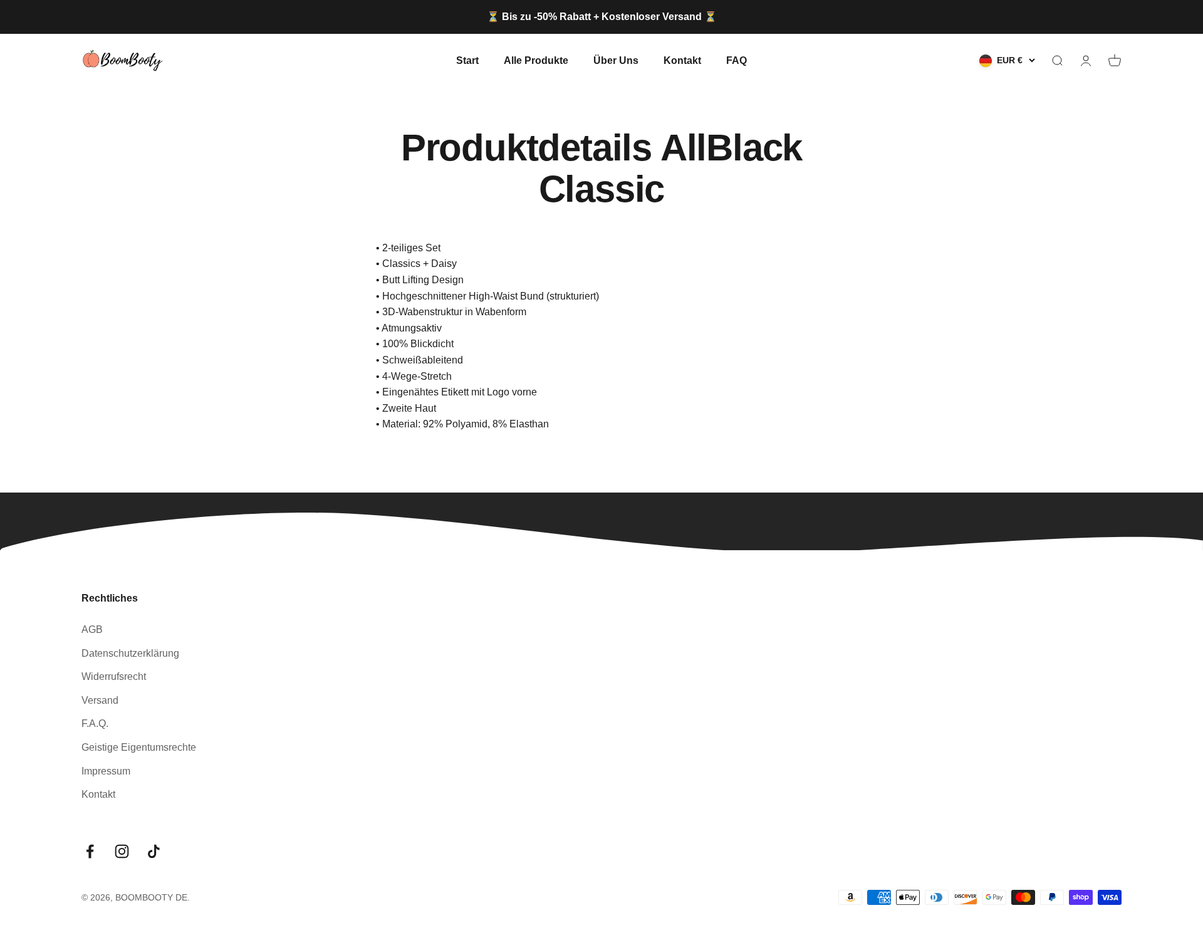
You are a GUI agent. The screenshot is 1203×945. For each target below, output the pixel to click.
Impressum (105, 771)
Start (467, 60)
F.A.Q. (94, 723)
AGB (92, 629)
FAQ (736, 60)
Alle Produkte (536, 60)
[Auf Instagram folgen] (121, 851)
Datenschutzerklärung (130, 653)
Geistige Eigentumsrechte (138, 747)
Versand (99, 700)
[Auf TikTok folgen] (153, 851)
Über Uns (615, 60)
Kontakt (682, 60)
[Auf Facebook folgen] (89, 851)
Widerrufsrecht (113, 676)
